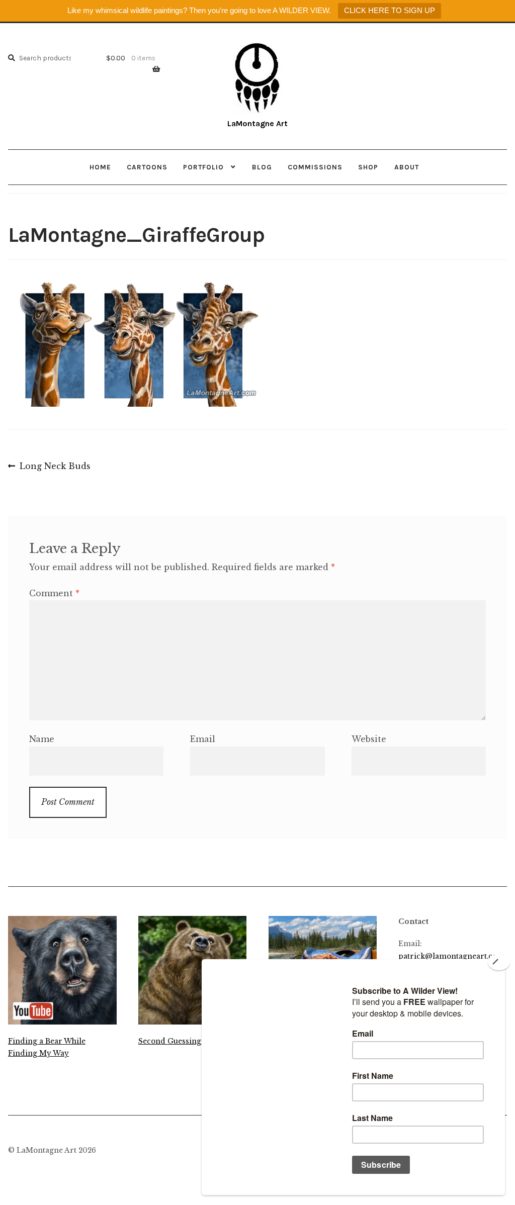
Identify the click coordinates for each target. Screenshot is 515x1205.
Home (100, 167)
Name (41, 739)
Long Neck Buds (55, 467)
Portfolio (203, 167)
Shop (368, 167)
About (406, 167)
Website (369, 739)
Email (202, 739)
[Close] (499, 962)
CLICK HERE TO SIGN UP (389, 10)
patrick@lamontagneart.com (451, 956)
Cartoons (147, 167)
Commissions (315, 167)
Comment (54, 593)
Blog (262, 167)
